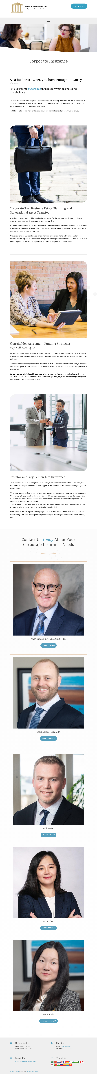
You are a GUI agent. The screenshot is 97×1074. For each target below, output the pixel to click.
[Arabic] (52, 1062)
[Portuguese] (55, 1064)
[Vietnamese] (70, 1064)
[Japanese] (82, 1062)
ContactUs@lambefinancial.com (25, 1061)
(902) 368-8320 (66, 1046)
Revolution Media (33, 1071)
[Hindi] (73, 1062)
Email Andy (48, 645)
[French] (64, 1062)
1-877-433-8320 (67, 1048)
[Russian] (61, 1064)
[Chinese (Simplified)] (55, 1062)
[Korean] (52, 1064)
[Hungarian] (76, 1062)
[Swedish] (67, 1064)
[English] (61, 1062)
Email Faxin (48, 928)
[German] (67, 1062)
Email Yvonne (48, 1021)
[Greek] (70, 1062)
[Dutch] (58, 1062)
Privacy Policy (14, 1071)
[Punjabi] (58, 1064)
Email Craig (47, 738)
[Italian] (79, 1062)
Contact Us (79, 6)
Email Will (48, 835)
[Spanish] (64, 1064)
